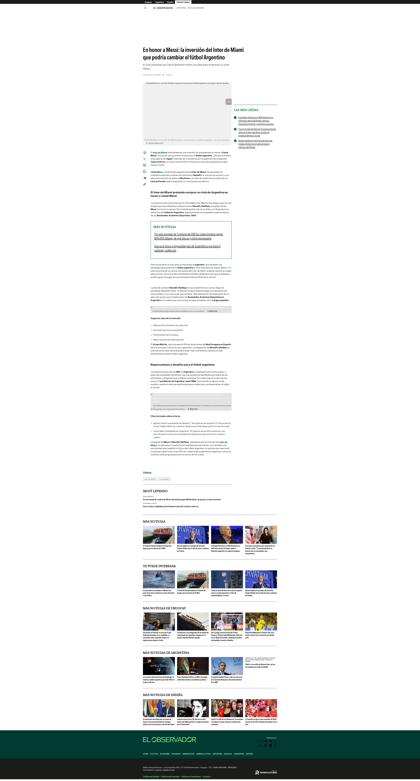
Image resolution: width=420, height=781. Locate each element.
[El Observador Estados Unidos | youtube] (271, 741)
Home (145, 754)
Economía (165, 754)
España (170, 2)
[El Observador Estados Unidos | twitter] (257, 741)
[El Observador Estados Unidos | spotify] (265, 745)
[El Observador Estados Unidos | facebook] (261, 741)
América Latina (203, 754)
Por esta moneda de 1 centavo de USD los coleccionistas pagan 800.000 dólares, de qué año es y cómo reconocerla (182, 500)
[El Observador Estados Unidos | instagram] (266, 741)
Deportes (181, 8)
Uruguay (148, 2)
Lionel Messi (164, 479)
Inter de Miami (160, 152)
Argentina (159, 2)
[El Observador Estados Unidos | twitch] (275, 745)
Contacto (206, 776)
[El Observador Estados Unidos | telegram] (270, 745)
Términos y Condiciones (191, 776)
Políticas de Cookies (151, 776)
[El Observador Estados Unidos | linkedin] (260, 745)
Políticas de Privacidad (170, 776)
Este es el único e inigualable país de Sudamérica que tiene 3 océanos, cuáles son (170, 506)
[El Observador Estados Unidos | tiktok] (275, 741)
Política (154, 754)
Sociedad (176, 754)
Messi (160, 172)
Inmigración (188, 754)
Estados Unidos (183, 2)
